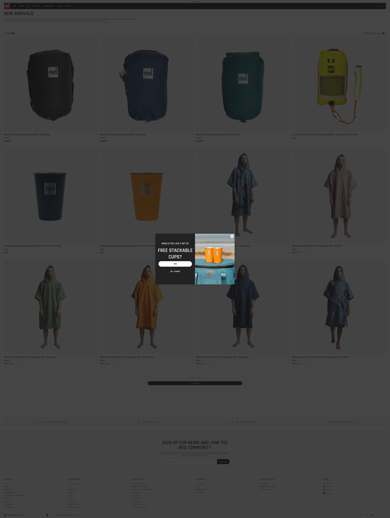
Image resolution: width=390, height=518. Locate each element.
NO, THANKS (175, 271)
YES (175, 264)
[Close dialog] (232, 236)
